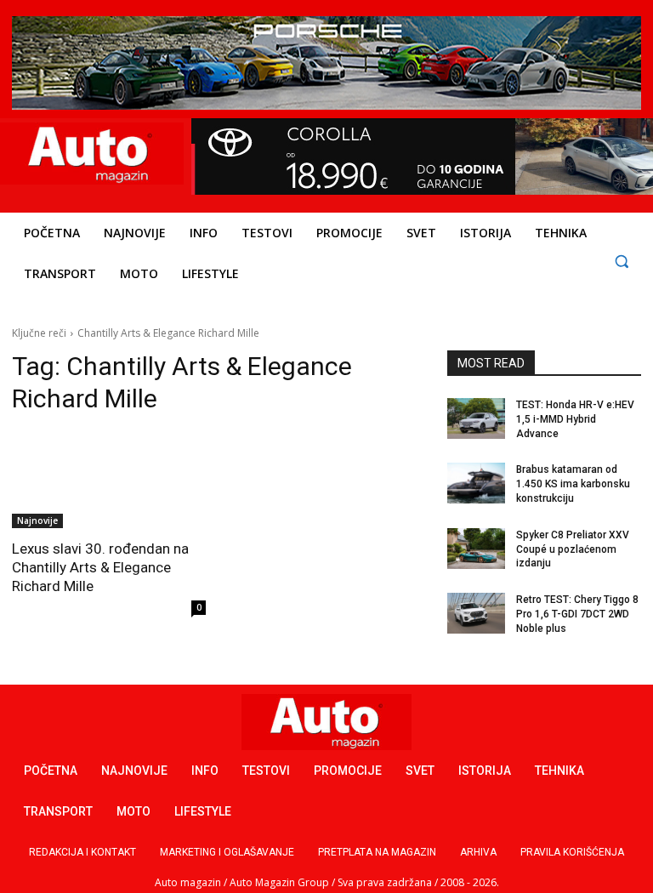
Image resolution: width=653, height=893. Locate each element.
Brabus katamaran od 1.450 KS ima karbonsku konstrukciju (573, 484)
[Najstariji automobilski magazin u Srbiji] (90, 153)
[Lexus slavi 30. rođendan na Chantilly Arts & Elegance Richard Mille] (109, 479)
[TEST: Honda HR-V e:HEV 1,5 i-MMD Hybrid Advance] (476, 418)
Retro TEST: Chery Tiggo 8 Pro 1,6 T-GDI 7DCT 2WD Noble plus (577, 614)
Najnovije (37, 520)
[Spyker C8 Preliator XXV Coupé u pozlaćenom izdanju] (476, 548)
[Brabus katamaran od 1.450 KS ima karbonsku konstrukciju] (476, 483)
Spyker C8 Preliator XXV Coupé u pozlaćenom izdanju (572, 549)
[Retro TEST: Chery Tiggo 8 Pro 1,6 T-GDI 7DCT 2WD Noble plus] (476, 613)
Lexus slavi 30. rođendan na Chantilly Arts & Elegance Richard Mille (100, 567)
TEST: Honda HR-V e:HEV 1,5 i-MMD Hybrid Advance (575, 419)
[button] (621, 261)
